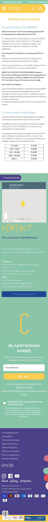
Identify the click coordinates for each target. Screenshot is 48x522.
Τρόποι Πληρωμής (9, 447)
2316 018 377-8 (9, 274)
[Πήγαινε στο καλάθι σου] (41, 9)
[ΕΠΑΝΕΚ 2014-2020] (12, 518)
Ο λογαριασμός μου (10, 432)
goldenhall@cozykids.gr (22, 286)
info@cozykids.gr (15, 280)
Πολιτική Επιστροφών (11, 451)
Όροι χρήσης (7, 436)
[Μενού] (4, 5)
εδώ (38, 80)
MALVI (18, 486)
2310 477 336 (8, 268)
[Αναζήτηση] (33, 8)
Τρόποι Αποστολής (10, 444)
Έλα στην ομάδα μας (10, 455)
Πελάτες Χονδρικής (10, 458)
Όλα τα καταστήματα (24, 294)
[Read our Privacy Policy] (43, 408)
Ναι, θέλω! (24, 376)
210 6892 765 (24, 274)
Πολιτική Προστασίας (11, 440)
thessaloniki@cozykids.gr (22, 283)
